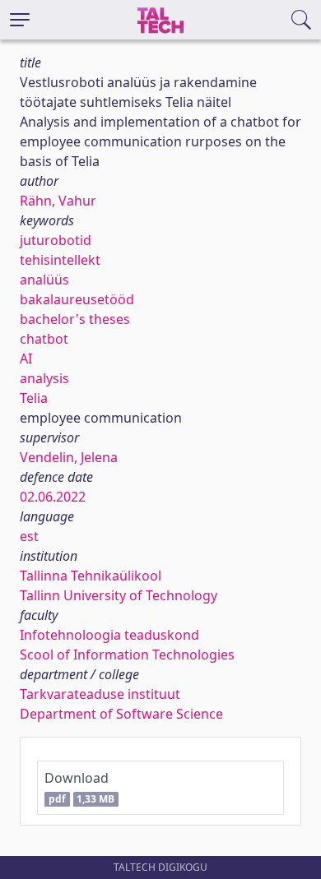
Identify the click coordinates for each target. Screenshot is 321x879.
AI (26, 358)
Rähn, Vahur (58, 201)
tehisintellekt (60, 260)
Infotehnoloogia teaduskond (109, 635)
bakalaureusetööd (77, 299)
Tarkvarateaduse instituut (100, 694)
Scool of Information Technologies (127, 654)
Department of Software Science (121, 714)
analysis (44, 378)
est (29, 536)
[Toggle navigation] (20, 19)
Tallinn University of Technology (118, 595)
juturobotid (55, 240)
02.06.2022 (53, 497)
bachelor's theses (75, 319)
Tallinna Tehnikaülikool (90, 576)
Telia (34, 398)
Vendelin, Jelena (69, 457)
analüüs (44, 280)
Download (79, 787)
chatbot (44, 339)
